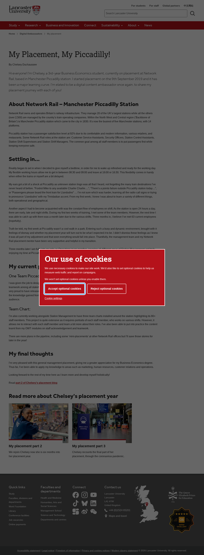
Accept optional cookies (64, 288)
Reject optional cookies (107, 288)
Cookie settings (53, 298)
